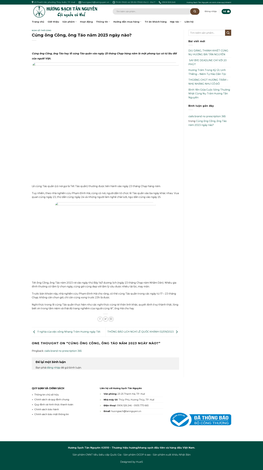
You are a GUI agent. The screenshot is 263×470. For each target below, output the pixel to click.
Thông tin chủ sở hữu (46, 394)
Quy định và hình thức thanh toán (53, 404)
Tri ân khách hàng (156, 21)
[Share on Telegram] (111, 319)
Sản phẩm (68, 21)
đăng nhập (53, 367)
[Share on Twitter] (105, 319)
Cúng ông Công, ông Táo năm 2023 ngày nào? (207, 123)
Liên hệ (189, 21)
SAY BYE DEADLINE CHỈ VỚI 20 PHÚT (207, 62)
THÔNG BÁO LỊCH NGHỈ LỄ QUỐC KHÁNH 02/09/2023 (140, 331)
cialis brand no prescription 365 (63, 350)
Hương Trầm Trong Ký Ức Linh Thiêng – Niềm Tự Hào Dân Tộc (207, 72)
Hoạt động (86, 21)
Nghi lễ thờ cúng (41, 30)
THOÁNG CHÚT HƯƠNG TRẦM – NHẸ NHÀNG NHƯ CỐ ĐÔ (208, 81)
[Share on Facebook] (100, 319)
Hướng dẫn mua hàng (126, 21)
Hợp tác (174, 21)
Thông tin (102, 21)
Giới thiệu (53, 21)
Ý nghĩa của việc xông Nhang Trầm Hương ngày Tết (68, 331)
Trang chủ (38, 21)
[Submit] (194, 11)
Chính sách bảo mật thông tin (51, 414)
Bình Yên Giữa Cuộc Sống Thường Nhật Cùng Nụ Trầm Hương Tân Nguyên (209, 93)
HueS (139, 461)
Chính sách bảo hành (46, 409)
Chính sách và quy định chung (51, 399)
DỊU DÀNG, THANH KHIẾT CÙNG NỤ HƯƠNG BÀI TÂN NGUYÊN (208, 52)
